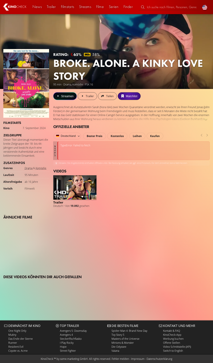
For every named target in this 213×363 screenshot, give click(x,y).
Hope (63, 346)
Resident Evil (15, 346)
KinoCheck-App (172, 334)
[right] (207, 135)
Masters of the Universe (125, 338)
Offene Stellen (171, 342)
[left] (201, 135)
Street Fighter (68, 350)
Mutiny (12, 334)
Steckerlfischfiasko (71, 338)
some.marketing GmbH (74, 359)
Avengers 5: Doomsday (73, 330)
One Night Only (17, 330)
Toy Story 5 (117, 334)
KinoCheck (47, 359)
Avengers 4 (66, 334)
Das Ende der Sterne (20, 338)
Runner (12, 342)
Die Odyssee (118, 346)
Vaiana (115, 350)
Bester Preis (94, 136)
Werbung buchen (173, 338)
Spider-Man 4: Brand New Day (129, 330)
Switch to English (173, 350)
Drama (28, 168)
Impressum (137, 359)
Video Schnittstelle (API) (177, 346)
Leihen (137, 136)
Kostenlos (117, 136)
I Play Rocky (67, 342)
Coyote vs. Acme (18, 350)
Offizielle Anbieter (71, 126)
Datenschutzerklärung (159, 359)
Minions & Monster (122, 342)
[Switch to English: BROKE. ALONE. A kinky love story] (205, 7)
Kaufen (155, 136)
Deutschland (68, 136)
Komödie (41, 168)
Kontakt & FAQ (171, 330)
